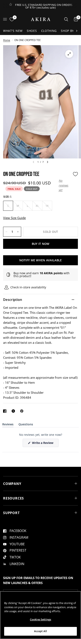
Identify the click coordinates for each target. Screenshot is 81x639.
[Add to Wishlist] (75, 174)
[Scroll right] (76, 30)
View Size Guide (14, 218)
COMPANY (12, 483)
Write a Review (43, 444)
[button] (65, 185)
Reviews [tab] (8, 425)
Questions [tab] (25, 425)
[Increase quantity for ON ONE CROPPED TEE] (18, 232)
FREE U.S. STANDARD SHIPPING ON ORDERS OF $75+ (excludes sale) (43, 6)
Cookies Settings (40, 619)
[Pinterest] (22, 411)
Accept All (40, 631)
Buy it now (40, 244)
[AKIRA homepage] (40, 19)
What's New (13, 31)
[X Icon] (14, 411)
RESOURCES (13, 498)
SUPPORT (11, 513)
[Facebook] (5, 411)
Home (6, 40)
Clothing (49, 31)
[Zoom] (69, 54)
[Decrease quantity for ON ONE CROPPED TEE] (6, 232)
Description (12, 299)
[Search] (66, 19)
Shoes (32, 31)
